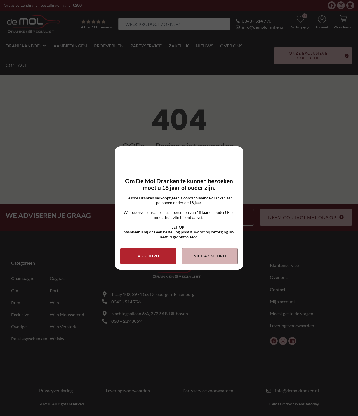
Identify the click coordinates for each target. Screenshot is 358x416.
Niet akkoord (209, 256)
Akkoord (148, 256)
